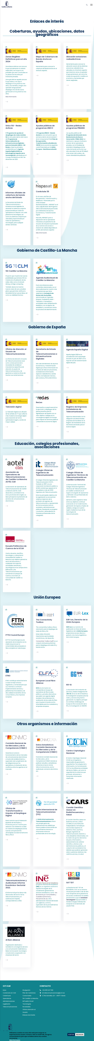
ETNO (8, 675)
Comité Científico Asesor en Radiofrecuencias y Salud (75, 811)
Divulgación (26, 990)
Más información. (11, 97)
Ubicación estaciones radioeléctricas (76, 57)
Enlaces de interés (29, 1015)
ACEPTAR (71, 1034)
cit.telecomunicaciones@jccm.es (53, 993)
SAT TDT (70, 882)
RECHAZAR (79, 1034)
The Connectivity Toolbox (44, 620)
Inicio (4, 990)
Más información (14, 1040)
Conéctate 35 (42, 191)
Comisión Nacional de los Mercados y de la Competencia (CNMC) (16, 745)
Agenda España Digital (77, 349)
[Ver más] (7, 101)
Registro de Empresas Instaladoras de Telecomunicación (76, 409)
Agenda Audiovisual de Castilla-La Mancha (47, 278)
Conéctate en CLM (9, 993)
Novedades (26, 1007)
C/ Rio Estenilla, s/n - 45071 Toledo (53, 996)
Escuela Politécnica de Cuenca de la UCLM (16, 547)
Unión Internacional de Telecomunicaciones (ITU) (46, 812)
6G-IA (69, 684)
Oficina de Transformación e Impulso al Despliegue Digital (16, 812)
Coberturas (7, 996)
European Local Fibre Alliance (45, 681)
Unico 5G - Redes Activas (14, 126)
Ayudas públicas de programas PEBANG (75, 126)
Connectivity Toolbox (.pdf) (45, 641)
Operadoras (7, 998)
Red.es (39, 402)
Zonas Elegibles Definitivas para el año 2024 (16, 59)
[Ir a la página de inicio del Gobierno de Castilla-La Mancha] (6, 4)
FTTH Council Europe (15, 635)
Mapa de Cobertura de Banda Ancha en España (47, 59)
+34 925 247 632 (47, 990)
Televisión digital (13, 407)
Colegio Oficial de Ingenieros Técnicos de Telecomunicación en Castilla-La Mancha (77, 476)
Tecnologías (27, 1004)
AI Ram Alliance (13, 940)
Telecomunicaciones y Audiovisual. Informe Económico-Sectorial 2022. (16, 884)
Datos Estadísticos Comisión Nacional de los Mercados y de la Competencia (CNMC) (46, 748)
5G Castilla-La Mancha (16, 271)
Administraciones (9, 1001)
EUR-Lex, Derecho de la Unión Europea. (76, 620)
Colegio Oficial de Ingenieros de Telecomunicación (44, 472)
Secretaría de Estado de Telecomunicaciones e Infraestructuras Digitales (46, 354)
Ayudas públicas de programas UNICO (45, 126)
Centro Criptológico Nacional (75, 751)
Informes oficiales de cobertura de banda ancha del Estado (15, 195)
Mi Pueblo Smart (28, 1001)
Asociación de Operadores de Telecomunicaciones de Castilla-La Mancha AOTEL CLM (16, 477)
